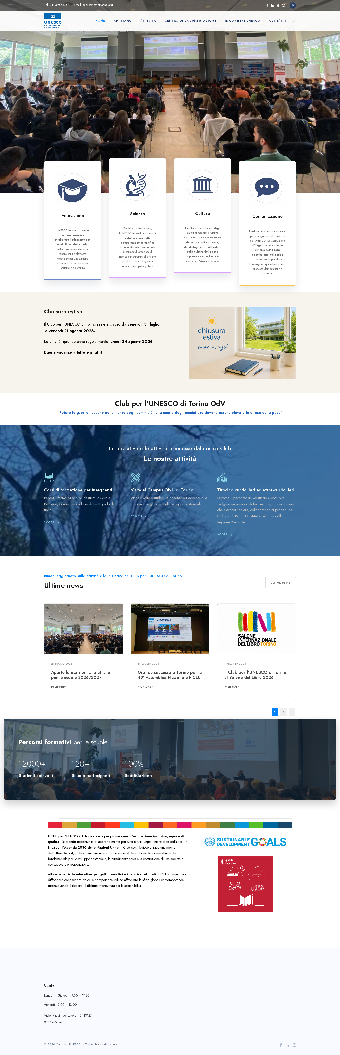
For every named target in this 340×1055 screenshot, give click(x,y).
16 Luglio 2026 (148, 664)
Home (100, 21)
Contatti (277, 21)
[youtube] (278, 5)
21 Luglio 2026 (62, 664)
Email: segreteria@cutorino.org (93, 5)
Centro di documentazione (190, 21)
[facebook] (267, 5)
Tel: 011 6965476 (55, 5)
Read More (58, 687)
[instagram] (283, 5)
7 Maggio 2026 (235, 664)
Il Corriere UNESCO (242, 21)
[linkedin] (272, 5)
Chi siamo (123, 21)
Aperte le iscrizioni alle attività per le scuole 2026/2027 (80, 674)
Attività (148, 21)
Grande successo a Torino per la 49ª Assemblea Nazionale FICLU (170, 674)
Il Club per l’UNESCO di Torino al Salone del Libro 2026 (255, 674)
